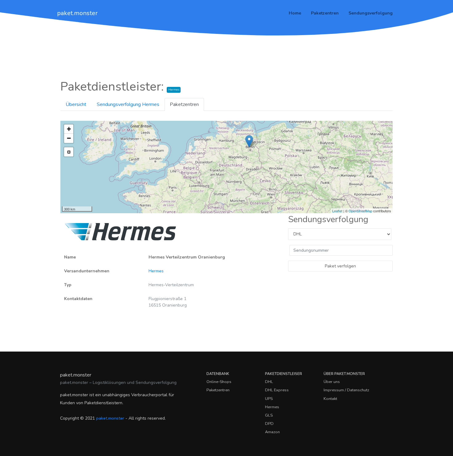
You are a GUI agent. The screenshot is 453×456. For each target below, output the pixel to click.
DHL (269, 382)
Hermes (156, 271)
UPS (269, 398)
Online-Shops (218, 382)
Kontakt (330, 398)
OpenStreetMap (360, 210)
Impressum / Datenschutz (346, 390)
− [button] (69, 138)
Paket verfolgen (340, 266)
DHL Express (277, 390)
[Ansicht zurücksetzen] (68, 152)
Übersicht (76, 104)
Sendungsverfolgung (371, 13)
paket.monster (77, 13)
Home (295, 13)
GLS (269, 415)
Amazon (272, 432)
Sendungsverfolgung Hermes (128, 104)
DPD (269, 423)
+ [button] (69, 129)
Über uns (332, 382)
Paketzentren (325, 13)
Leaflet (337, 210)
